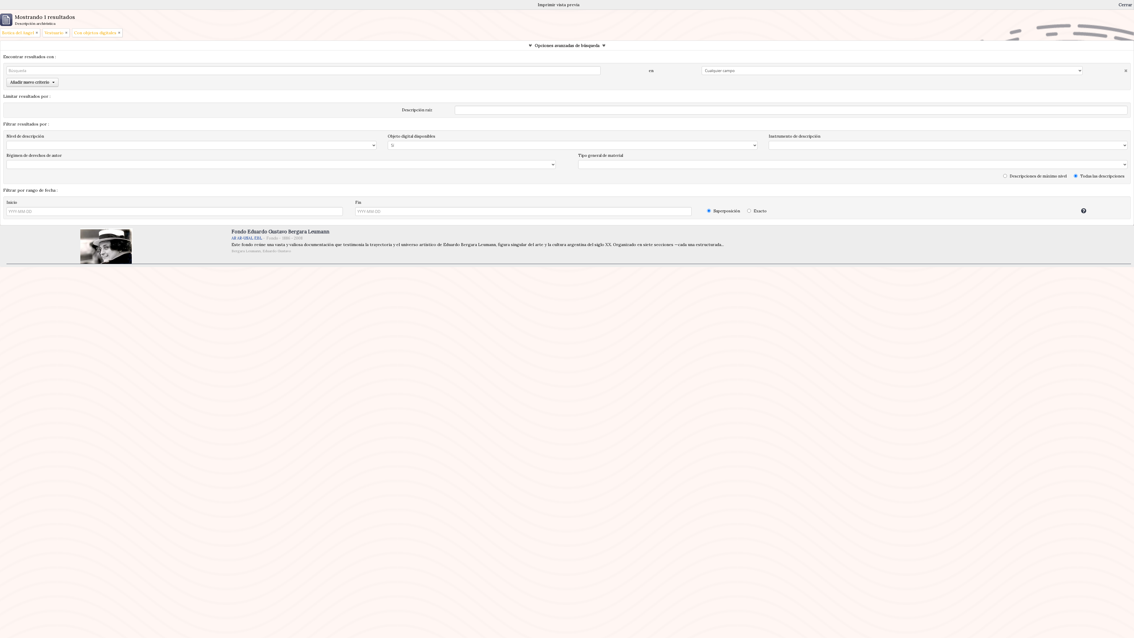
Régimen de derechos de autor (34, 155)
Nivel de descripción (25, 136)
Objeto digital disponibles (411, 136)
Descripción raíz (417, 110)
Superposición (726, 211)
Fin (358, 202)
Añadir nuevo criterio (29, 82)
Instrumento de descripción (794, 136)
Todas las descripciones (1102, 176)
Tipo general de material (600, 155)
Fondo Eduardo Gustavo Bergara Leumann (280, 232)
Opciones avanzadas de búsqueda (567, 45)
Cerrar (1125, 4)
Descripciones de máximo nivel (1038, 176)
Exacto (760, 211)
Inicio (11, 202)
